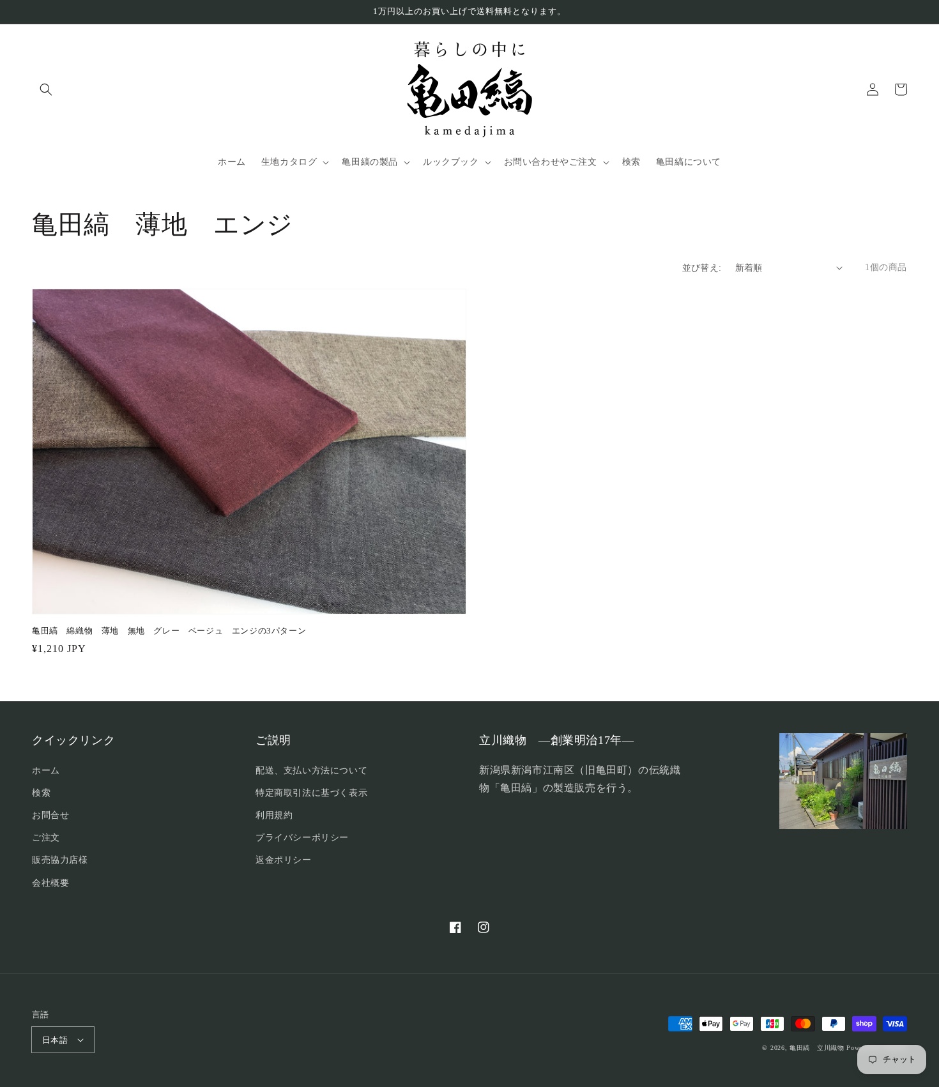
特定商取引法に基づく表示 (311, 793)
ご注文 (46, 837)
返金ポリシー (284, 860)
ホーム (46, 770)
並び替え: (702, 268)
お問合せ (50, 815)
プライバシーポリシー (302, 837)
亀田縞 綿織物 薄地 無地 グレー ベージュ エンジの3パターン (169, 630)
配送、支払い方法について (311, 770)
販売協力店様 (60, 860)
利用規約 (274, 815)
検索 (41, 793)
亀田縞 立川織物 (817, 1047)
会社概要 (50, 883)
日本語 (55, 1040)
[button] (46, 89)
